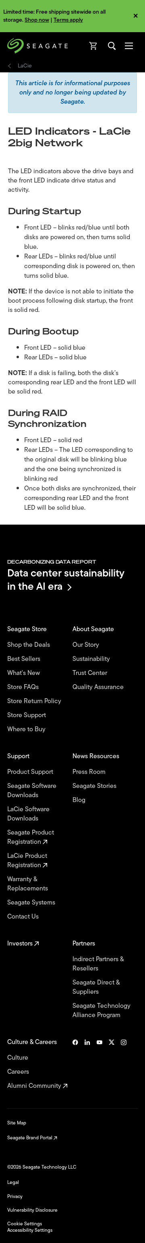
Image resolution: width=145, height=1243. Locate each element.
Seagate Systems (32, 902)
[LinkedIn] (87, 1064)
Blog (79, 800)
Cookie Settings (24, 1223)
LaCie (25, 66)
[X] (111, 1064)
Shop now (37, 20)
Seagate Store (27, 629)
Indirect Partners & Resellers (98, 964)
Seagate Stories (95, 786)
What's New (24, 673)
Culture (18, 1057)
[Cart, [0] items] (93, 46)
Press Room (89, 772)
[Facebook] (75, 1064)
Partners (84, 943)
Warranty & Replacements (28, 884)
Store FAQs (23, 687)
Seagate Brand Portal (30, 1137)
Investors (20, 943)
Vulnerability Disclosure (32, 1210)
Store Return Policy (35, 701)
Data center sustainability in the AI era (65, 579)
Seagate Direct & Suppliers (96, 987)
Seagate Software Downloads (31, 790)
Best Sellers (24, 659)
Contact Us (23, 916)
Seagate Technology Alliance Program (101, 1010)
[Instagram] (123, 1064)
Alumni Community (35, 1086)
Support (19, 756)
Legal (13, 1182)
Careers (19, 1072)
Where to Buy (27, 729)
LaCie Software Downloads (28, 814)
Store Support (27, 715)
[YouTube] (99, 1064)
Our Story (86, 645)
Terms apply (68, 20)
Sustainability (92, 659)
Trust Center (90, 673)
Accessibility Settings (29, 1230)
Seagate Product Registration (30, 837)
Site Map (16, 1123)
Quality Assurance (98, 687)
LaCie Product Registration (27, 860)
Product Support (31, 772)
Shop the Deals (30, 645)
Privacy (15, 1196)
